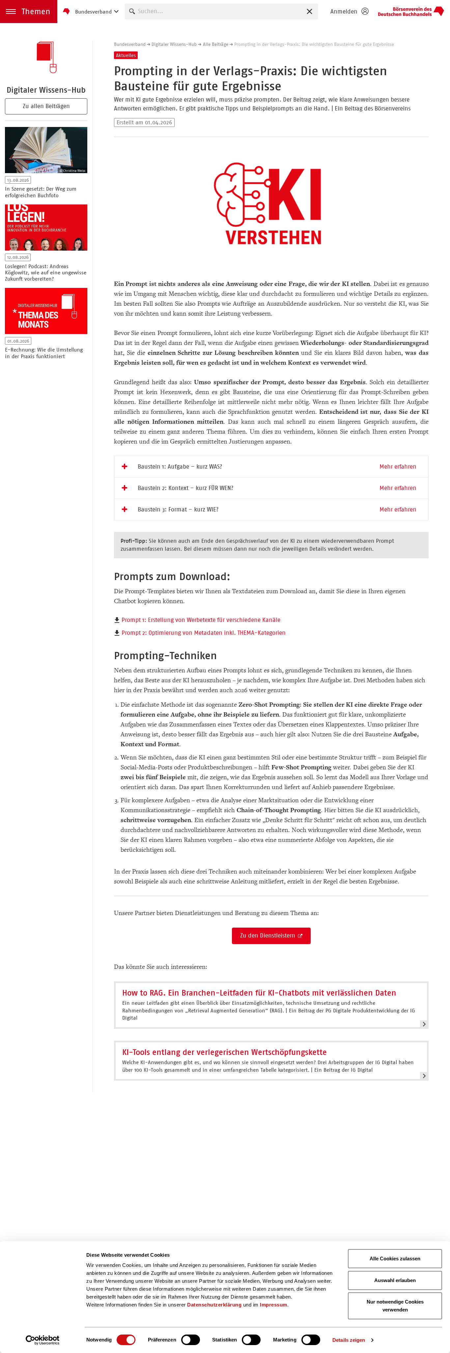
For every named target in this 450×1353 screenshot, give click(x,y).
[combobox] (221, 11)
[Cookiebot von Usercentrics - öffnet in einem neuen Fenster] (42, 1340)
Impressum (273, 1304)
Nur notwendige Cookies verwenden (395, 1305)
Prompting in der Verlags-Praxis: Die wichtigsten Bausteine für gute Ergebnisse (314, 44)
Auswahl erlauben (395, 1280)
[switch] (190, 1340)
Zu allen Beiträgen (46, 106)
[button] (28, 11)
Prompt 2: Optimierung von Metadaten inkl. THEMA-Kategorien (204, 633)
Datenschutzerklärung (214, 1304)
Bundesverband (130, 44)
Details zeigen (348, 1340)
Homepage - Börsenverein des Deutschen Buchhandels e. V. (411, 11)
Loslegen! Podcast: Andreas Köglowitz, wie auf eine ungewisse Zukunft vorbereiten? (45, 272)
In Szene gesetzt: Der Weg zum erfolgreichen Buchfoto (40, 192)
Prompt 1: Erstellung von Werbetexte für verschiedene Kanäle (201, 620)
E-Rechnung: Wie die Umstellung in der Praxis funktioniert (44, 353)
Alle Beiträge (215, 44)
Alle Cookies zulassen (395, 1258)
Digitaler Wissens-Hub (174, 44)
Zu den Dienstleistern (268, 935)
